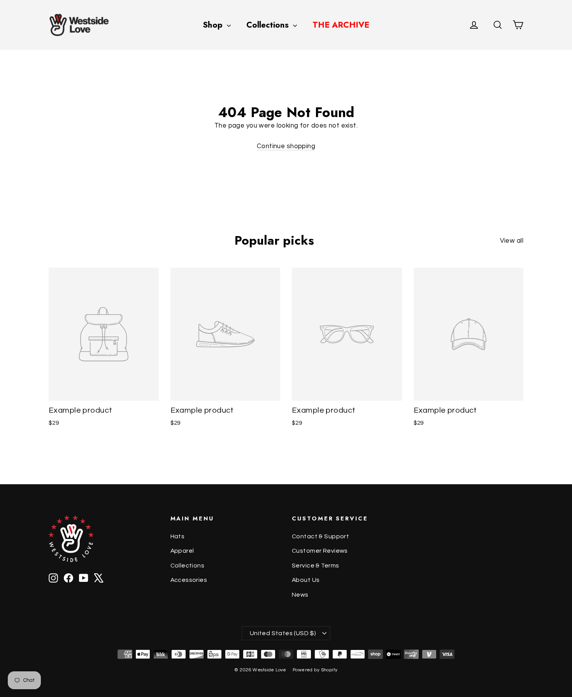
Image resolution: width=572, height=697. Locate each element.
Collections (268, 25)
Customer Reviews (320, 551)
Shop (214, 25)
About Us (305, 580)
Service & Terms (315, 565)
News (300, 595)
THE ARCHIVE (340, 25)
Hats (177, 536)
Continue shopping (286, 146)
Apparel (182, 551)
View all (511, 240)
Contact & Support (320, 536)
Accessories (188, 580)
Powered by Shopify (315, 669)
